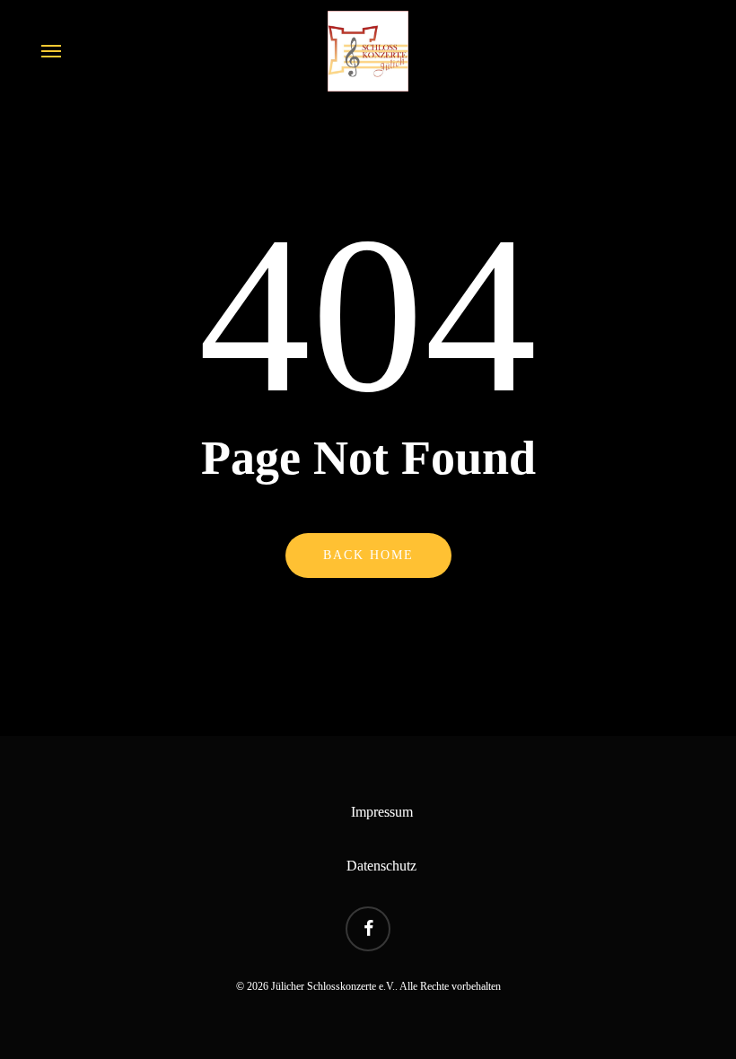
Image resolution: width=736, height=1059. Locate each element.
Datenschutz (381, 865)
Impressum (382, 811)
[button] (51, 51)
